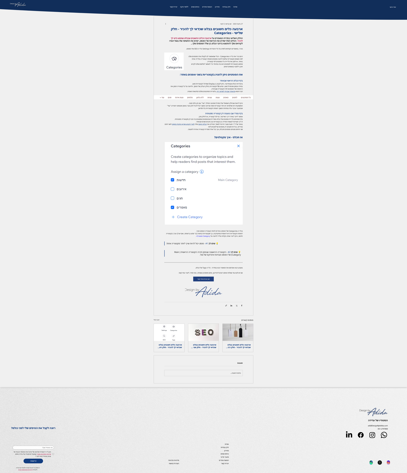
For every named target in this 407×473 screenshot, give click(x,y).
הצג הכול (156, 320)
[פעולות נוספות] (165, 24)
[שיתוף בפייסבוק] (242, 306)
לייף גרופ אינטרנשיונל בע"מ (25, 470)
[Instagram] (372, 435)
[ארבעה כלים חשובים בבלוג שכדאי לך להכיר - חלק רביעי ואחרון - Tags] (238, 332)
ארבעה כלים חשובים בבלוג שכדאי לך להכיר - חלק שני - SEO (204, 346)
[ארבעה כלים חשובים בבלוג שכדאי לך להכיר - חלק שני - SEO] (203, 332)
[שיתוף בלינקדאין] (231, 306)
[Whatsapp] (384, 435)
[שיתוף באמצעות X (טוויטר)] (237, 306)
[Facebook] (360, 435)
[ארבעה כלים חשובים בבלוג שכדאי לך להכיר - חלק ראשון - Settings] (169, 332)
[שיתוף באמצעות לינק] (226, 306)
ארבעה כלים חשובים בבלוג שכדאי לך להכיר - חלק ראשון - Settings (169, 346)
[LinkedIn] (349, 435)
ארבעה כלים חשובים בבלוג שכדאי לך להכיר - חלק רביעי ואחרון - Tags (238, 346)
